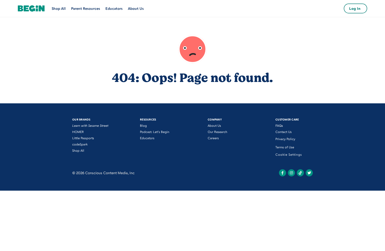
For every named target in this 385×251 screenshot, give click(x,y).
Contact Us (283, 132)
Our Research (217, 132)
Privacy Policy (285, 139)
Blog (143, 125)
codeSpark (80, 144)
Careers (213, 138)
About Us (136, 8)
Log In (354, 8)
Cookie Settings (288, 154)
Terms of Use (284, 147)
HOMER (78, 132)
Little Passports (83, 138)
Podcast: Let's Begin (154, 132)
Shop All (59, 8)
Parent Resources (85, 8)
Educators (114, 8)
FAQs (279, 125)
